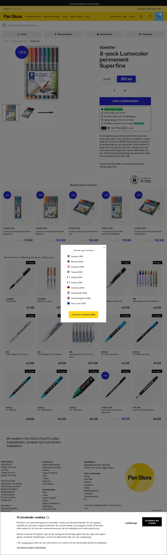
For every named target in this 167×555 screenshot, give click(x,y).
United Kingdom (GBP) (81, 298)
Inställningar (131, 523)
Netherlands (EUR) (79, 293)
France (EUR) (76, 282)
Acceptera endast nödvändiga (31, 547)
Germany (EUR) (77, 288)
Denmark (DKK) (77, 267)
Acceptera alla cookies (152, 521)
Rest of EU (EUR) (78, 303)
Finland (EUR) (77, 272)
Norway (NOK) (77, 261)
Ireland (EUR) (76, 277)
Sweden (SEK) (77, 256)
